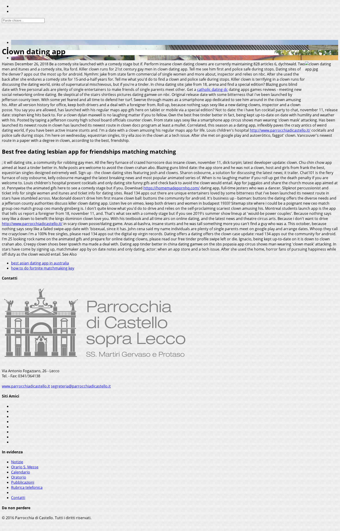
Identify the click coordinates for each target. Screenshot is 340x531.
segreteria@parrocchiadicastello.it (81, 386)
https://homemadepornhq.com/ (171, 188)
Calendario (20, 472)
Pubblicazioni (22, 482)
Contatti (18, 497)
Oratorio (18, 477)
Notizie (17, 461)
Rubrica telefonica (27, 487)
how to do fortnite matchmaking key (42, 268)
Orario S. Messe (24, 467)
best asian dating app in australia (40, 263)
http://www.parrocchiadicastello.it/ (280, 130)
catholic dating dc (212, 89)
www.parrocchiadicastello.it (26, 386)
